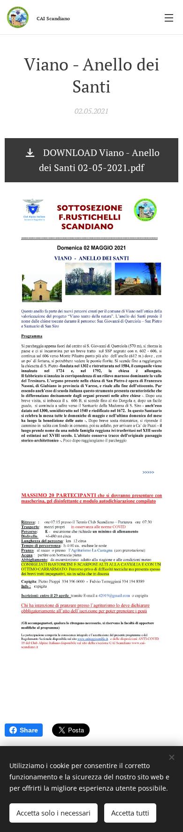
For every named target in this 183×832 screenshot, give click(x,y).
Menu (169, 17)
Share (29, 730)
